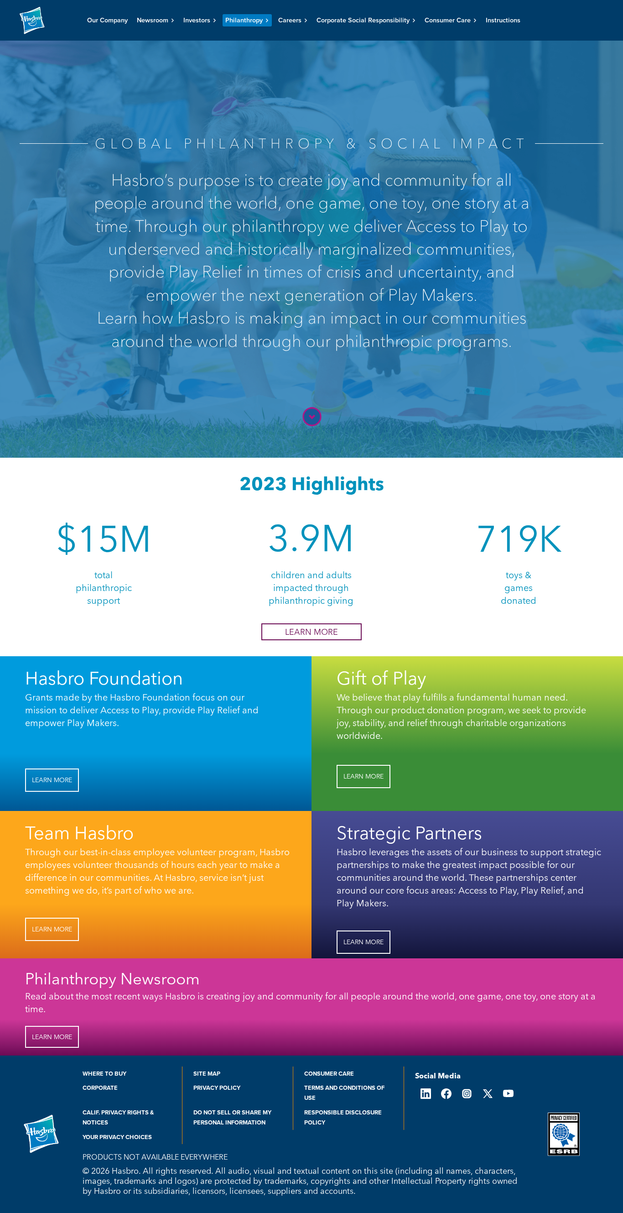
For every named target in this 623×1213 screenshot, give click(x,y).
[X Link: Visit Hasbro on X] (487, 1093)
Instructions (503, 20)
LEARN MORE (311, 632)
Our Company (107, 20)
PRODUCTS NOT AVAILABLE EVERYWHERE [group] (155, 1156)
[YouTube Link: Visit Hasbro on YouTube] (508, 1093)
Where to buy (104, 1073)
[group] (312, 244)
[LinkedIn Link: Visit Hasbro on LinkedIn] (425, 1093)
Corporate (100, 1088)
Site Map (206, 1073)
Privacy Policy (216, 1088)
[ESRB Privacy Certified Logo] (564, 1134)
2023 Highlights (311, 483)
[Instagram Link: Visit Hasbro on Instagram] (467, 1093)
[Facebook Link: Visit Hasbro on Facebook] (446, 1093)
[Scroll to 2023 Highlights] (311, 416)
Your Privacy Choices (117, 1137)
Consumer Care (329, 1073)
